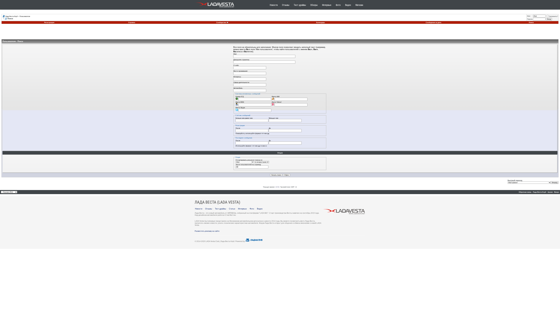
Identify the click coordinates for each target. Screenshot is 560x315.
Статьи (232, 209)
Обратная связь (525, 192)
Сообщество (221, 22)
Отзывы (285, 5)
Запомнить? (553, 16)
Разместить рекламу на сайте (207, 231)
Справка (131, 22)
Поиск (531, 22)
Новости (274, 5)
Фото (338, 5)
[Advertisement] (280, 32)
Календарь (320, 22)
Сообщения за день (433, 22)
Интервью (326, 5)
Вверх (556, 192)
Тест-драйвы (300, 5)
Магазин (359, 5)
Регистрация (49, 22)
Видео (348, 5)
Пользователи (25, 16)
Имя (528, 16)
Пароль (530, 19)
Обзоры (314, 5)
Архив (550, 192)
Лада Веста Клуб (11, 16)
